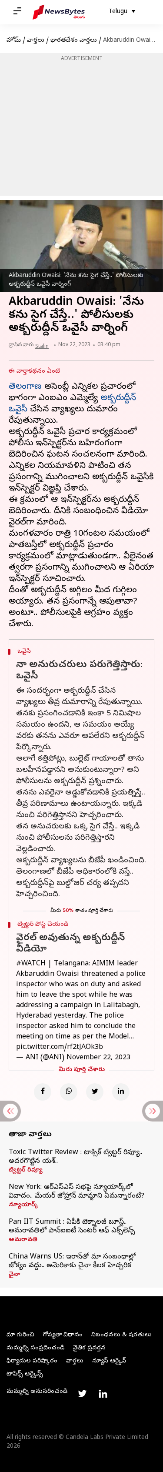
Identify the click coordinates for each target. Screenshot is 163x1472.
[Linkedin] (121, 1092)
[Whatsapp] (68, 1092)
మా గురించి (20, 1335)
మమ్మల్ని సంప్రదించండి (35, 1348)
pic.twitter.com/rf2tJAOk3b (59, 1047)
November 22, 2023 (98, 1058)
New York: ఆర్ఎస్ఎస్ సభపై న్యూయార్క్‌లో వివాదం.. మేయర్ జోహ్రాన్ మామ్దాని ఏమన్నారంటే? (76, 1192)
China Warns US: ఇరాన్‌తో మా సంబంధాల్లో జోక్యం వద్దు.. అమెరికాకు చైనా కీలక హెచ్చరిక (72, 1261)
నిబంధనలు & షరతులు (121, 1335)
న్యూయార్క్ (23, 1205)
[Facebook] (42, 1092)
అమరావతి (23, 1240)
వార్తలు (35, 41)
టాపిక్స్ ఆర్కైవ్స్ (25, 1374)
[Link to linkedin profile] (103, 1394)
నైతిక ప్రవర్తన (89, 1348)
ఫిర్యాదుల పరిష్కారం (32, 1361)
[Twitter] (94, 1092)
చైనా (14, 1275)
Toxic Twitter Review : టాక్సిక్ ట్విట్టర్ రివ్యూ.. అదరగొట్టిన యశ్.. (75, 1157)
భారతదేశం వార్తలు (73, 41)
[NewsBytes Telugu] (59, 12)
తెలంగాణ (25, 387)
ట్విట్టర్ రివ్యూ (26, 1171)
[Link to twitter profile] (82, 1394)
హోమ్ (14, 41)
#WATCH (31, 964)
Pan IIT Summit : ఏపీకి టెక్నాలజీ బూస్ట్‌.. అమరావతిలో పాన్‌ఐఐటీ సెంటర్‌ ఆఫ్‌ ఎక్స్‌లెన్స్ (72, 1226)
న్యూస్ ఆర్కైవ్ (109, 1361)
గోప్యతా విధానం (63, 1335)
